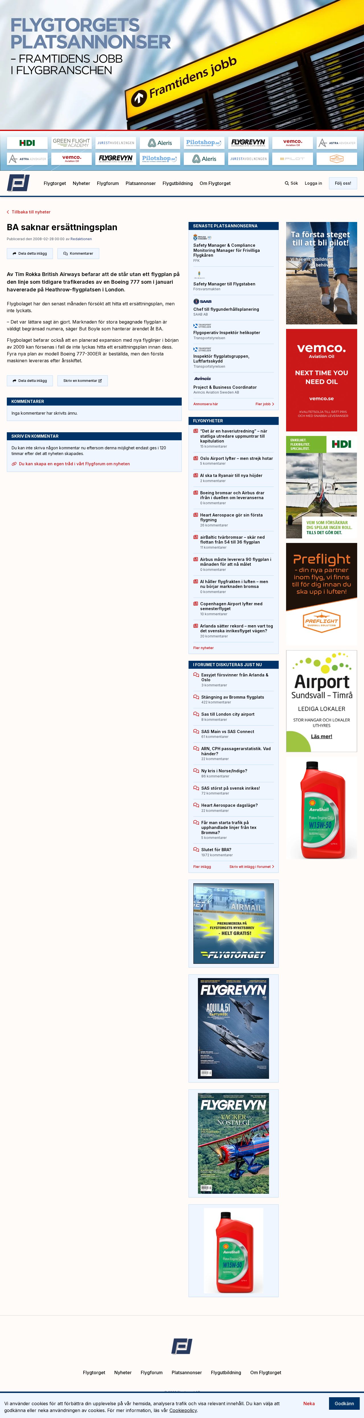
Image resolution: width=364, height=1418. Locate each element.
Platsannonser (141, 183)
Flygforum (108, 183)
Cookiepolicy (183, 1410)
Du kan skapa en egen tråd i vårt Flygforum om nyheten (74, 463)
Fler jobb (263, 404)
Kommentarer (81, 253)
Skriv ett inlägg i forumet (250, 867)
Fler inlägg (202, 867)
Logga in (313, 183)
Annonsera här (205, 404)
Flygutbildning (178, 183)
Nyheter (81, 183)
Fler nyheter (203, 648)
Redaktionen (81, 239)
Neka (309, 1403)
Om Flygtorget (215, 183)
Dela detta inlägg (32, 253)
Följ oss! (343, 183)
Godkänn (344, 1403)
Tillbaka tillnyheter (31, 211)
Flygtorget (55, 183)
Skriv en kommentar (80, 380)
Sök (294, 183)
